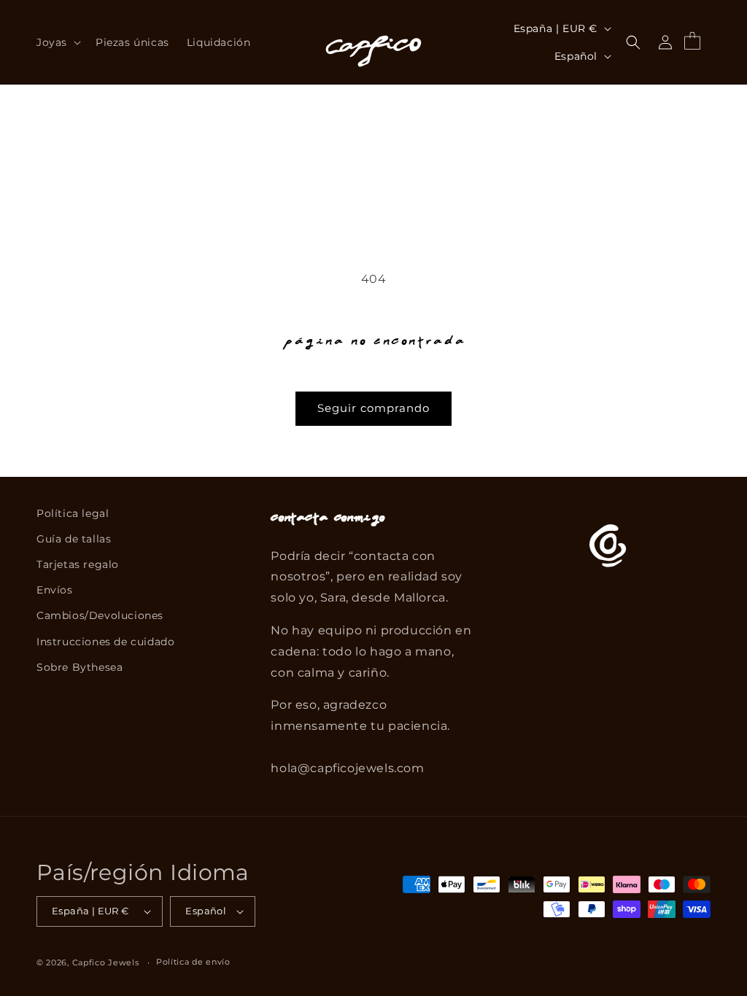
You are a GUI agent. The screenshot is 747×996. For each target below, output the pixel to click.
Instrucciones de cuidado (105, 641)
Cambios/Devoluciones (99, 615)
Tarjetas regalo (77, 564)
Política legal (72, 513)
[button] (57, 42)
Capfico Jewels (105, 962)
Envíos (54, 589)
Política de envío (193, 962)
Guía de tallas (73, 538)
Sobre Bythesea (79, 667)
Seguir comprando (373, 408)
